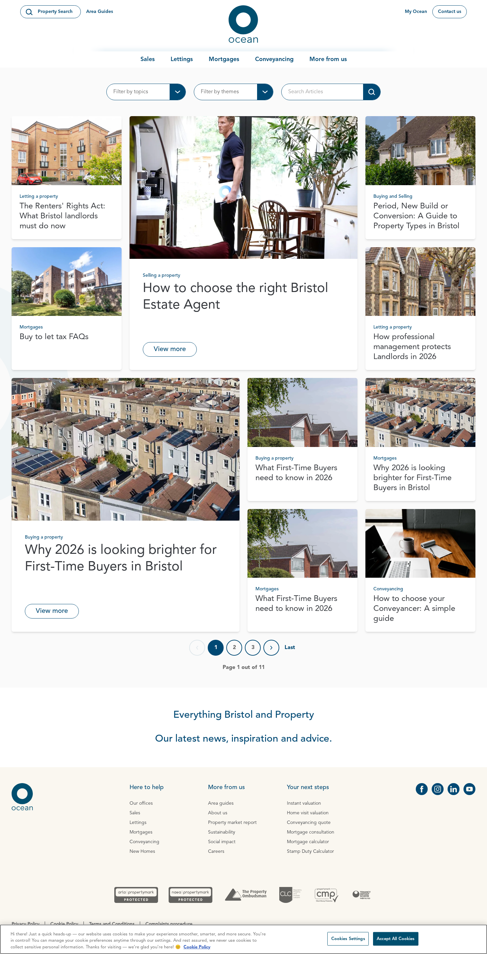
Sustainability (221, 832)
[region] (243, 939)
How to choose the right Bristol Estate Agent (235, 297)
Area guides (221, 803)
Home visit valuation (308, 813)
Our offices (141, 803)
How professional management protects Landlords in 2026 (412, 347)
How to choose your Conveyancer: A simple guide (414, 609)
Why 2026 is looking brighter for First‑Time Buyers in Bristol (121, 559)
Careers (216, 851)
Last (290, 647)
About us (217, 813)
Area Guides (99, 11)
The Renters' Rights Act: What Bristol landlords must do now (62, 216)
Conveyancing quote (309, 822)
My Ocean (416, 11)
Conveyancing (274, 59)
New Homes (142, 851)
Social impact (222, 842)
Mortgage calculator (308, 842)
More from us (328, 59)
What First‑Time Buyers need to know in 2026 (296, 473)
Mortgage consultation (310, 832)
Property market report (232, 822)
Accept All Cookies (395, 938)
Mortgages (224, 59)
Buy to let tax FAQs (54, 337)
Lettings (182, 59)
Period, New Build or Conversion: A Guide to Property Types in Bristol (416, 216)
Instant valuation (304, 803)
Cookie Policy (197, 947)
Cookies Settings (348, 938)
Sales (147, 59)
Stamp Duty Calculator (310, 851)
